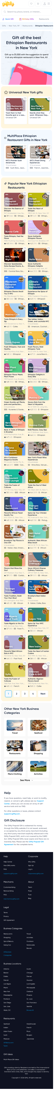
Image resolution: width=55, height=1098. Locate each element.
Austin (29, 969)
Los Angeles (31, 984)
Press (30, 891)
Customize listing (9, 887)
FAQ (5, 869)
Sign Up (31, 865)
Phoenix (29, 995)
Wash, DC (7, 1010)
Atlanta (6, 969)
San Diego (7, 1003)
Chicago (30, 973)
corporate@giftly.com (35, 873)
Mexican (7, 1039)
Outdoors (30, 941)
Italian (6, 1027)
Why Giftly (31, 862)
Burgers (29, 1035)
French (29, 1027)
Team (30, 887)
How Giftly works (9, 865)
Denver (29, 976)
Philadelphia (8, 995)
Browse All (30, 1010)
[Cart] (38, 3)
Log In (30, 869)
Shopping (38, 753)
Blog (29, 898)
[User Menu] (47, 3)
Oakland (30, 991)
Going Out (7, 945)
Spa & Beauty (8, 941)
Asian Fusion (8, 1031)
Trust (29, 895)
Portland (7, 999)
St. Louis (29, 999)
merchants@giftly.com (11, 899)
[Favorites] (31, 3)
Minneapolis (31, 988)
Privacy (6, 916)
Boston (6, 973)
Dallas (6, 976)
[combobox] (26, 11)
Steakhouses (31, 1024)
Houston (29, 980)
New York (7, 991)
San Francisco (32, 1003)
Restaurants (14, 753)
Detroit (6, 980)
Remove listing (9, 891)
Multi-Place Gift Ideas (11, 1059)
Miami (6, 988)
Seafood (38, 733)
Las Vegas (7, 984)
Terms (6, 912)
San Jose (7, 1006)
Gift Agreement (9, 920)
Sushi (5, 1035)
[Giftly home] (8, 4)
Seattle (29, 1006)
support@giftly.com (12, 814)
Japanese (30, 1039)
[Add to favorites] (25, 98)
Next (43, 693)
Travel (15, 733)
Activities (30, 937)
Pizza (28, 1031)
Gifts (4, 26)
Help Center (8, 862)
